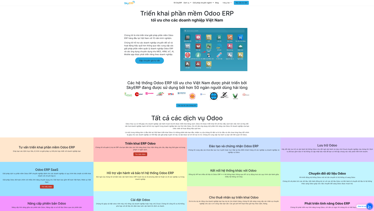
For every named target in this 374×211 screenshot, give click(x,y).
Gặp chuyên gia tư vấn (149, 60)
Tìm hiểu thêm (140, 154)
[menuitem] (178, 3)
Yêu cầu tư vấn (241, 3)
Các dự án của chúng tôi (187, 105)
